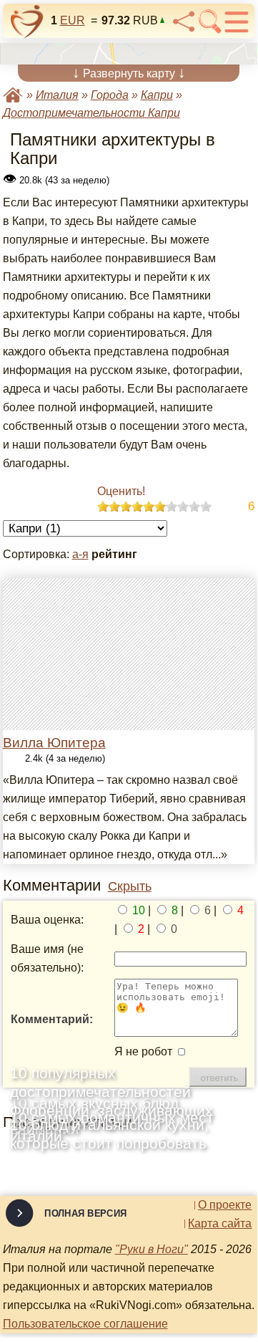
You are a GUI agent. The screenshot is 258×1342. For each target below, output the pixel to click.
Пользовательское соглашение (85, 1324)
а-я (80, 554)
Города (110, 95)
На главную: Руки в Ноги (13, 94)
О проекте (225, 1205)
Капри (157, 95)
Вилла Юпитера (54, 742)
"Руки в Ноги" (151, 1249)
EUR (72, 20)
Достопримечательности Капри (91, 113)
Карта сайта (220, 1223)
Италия (57, 95)
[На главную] (27, 21)
